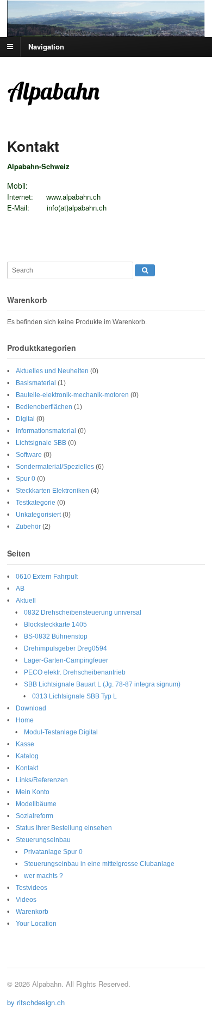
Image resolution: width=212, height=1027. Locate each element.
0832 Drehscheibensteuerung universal (82, 612)
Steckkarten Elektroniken (52, 490)
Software (29, 455)
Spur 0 (25, 478)
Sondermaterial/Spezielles (55, 467)
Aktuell (26, 600)
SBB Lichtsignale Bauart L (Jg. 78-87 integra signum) (102, 684)
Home (25, 720)
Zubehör (28, 526)
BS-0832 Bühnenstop (56, 636)
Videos (26, 900)
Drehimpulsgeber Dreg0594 (65, 648)
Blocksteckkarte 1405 (55, 624)
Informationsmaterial (46, 431)
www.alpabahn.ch (73, 196)
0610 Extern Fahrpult (47, 576)
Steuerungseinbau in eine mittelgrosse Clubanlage (99, 864)
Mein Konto (32, 792)
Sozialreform (34, 816)
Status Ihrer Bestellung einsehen (64, 828)
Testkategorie (35, 502)
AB (20, 588)
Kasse (25, 744)
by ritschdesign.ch (36, 1002)
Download (31, 708)
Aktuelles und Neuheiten (52, 371)
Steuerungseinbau (43, 840)
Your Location (36, 923)
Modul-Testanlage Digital (61, 732)
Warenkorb (32, 911)
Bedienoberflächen (44, 407)
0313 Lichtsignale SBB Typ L (74, 696)
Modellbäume (36, 804)
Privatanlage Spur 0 (53, 852)
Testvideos (31, 888)
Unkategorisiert (38, 514)
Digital (25, 419)
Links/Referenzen (42, 780)
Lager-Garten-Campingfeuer (66, 660)
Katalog (27, 756)
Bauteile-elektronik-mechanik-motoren (72, 395)
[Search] (145, 270)
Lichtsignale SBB (41, 443)
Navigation (46, 46)
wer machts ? (43, 876)
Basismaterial (36, 383)
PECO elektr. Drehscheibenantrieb (75, 672)
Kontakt (27, 768)
